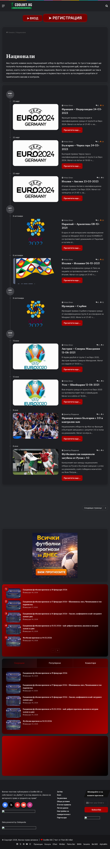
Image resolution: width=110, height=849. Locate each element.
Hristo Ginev (68, 105)
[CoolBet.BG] (21, 5)
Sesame (86, 844)
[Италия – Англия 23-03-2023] (35, 189)
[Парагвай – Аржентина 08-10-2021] (35, 232)
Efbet (55, 844)
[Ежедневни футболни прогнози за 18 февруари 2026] (13, 593)
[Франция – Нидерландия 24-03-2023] (35, 117)
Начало (11, 32)
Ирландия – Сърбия (74, 306)
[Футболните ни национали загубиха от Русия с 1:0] (35, 462)
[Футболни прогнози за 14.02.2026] (13, 641)
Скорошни (19, 663)
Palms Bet (71, 844)
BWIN (79, 844)
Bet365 (95, 844)
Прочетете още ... (72, 130)
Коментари (90, 663)
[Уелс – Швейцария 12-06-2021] (35, 392)
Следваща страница (93, 508)
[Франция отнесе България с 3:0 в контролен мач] (35, 426)
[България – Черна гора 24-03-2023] (35, 153)
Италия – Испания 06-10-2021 (81, 263)
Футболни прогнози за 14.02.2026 (37, 637)
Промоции (38, 844)
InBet (71, 840)
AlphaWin (103, 844)
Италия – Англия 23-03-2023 (80, 181)
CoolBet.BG (48, 840)
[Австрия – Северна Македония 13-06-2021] (35, 356)
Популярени (55, 663)
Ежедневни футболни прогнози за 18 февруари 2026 (45, 589)
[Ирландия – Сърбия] (35, 314)
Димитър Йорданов (71, 414)
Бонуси (48, 844)
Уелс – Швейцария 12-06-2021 (80, 384)
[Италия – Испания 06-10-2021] (35, 271)
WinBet (62, 844)
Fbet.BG (64, 840)
